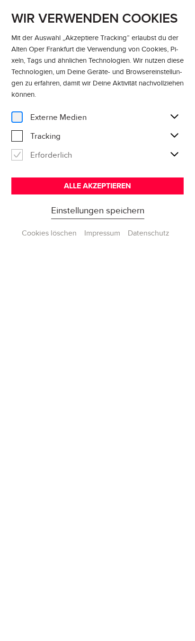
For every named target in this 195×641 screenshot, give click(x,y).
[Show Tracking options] (174, 136)
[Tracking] (17, 136)
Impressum (102, 233)
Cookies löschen (49, 233)
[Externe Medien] (17, 117)
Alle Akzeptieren (97, 185)
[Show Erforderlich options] (174, 154)
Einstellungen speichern (97, 210)
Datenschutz (148, 233)
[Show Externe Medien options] (174, 117)
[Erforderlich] (17, 155)
